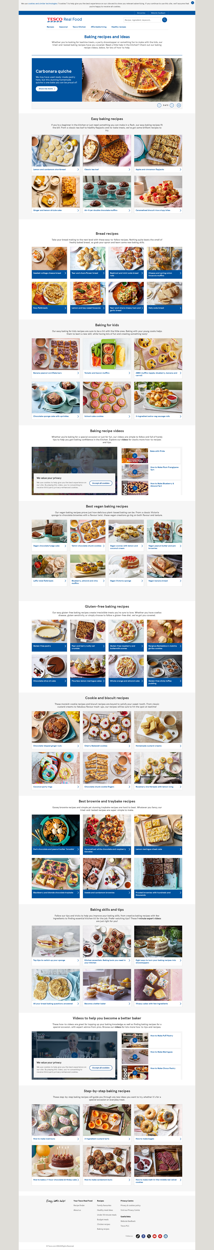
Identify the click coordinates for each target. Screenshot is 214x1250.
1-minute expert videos (149, 918)
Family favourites (104, 1205)
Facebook (143, 1236)
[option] (107, 83)
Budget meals (103, 1219)
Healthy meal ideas (105, 1210)
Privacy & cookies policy (131, 1205)
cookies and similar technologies (42, 3)
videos (124, 439)
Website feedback (128, 1221)
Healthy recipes (118, 27)
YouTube (155, 1236)
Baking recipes (103, 1229)
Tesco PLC (125, 1226)
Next (172, 105)
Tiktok (138, 1236)
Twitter (149, 1236)
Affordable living (98, 27)
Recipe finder (79, 1205)
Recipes (50, 27)
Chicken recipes (103, 1224)
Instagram (166, 1236)
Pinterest (160, 1236)
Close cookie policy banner (192, 2)
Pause (179, 105)
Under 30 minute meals (107, 1215)
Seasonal (63, 27)
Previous (159, 105)
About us (77, 1210)
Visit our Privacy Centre (130, 1210)
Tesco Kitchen (79, 27)
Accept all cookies (100, 483)
